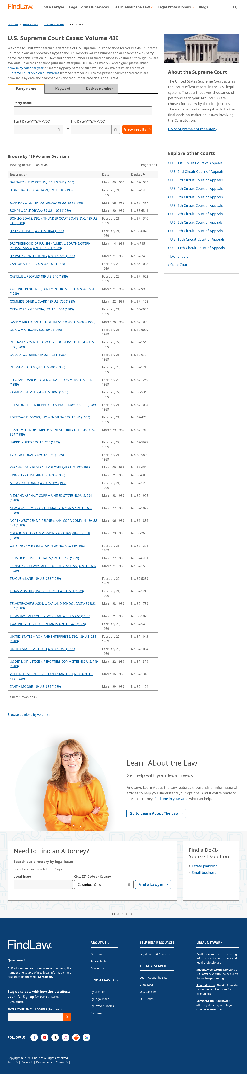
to (67, 128)
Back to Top (125, 914)
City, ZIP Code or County (92, 876)
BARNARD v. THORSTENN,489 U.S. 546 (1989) (42, 182)
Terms (12, 1062)
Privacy (25, 1062)
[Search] (235, 7)
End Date (88, 121)
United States (30, 24)
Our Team (97, 954)
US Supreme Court (54, 24)
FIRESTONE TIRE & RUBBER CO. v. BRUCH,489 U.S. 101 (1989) (53, 405)
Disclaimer (43, 1062)
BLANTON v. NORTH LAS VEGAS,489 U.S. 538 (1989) (46, 203)
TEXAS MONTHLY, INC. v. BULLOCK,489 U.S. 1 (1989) (47, 591)
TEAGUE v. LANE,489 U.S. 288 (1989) (35, 578)
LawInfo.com (205, 1001)
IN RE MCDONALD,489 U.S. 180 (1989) (37, 455)
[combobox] (43, 884)
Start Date (32, 121)
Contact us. (45, 977)
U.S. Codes (147, 999)
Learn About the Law (153, 977)
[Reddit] (76, 1037)
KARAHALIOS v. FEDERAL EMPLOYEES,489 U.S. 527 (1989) (50, 467)
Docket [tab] (99, 88)
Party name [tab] (26, 88)
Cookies (61, 1062)
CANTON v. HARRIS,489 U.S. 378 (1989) (37, 264)
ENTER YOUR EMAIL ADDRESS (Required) (35, 1009)
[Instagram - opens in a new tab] (65, 1037)
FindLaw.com (205, 954)
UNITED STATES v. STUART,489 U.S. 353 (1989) (42, 649)
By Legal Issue (100, 999)
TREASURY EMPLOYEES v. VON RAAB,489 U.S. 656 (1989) (50, 616)
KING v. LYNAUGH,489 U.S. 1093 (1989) (37, 475)
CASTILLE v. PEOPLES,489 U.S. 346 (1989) (39, 276)
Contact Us (98, 968)
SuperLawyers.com (209, 969)
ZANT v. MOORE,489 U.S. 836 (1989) (35, 686)
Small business (204, 872)
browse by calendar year (26, 68)
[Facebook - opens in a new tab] (34, 1037)
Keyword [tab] (62, 88)
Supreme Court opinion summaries (33, 73)
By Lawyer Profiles (102, 1006)
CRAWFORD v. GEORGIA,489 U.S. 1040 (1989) (42, 309)
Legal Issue (22, 876)
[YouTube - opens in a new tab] (44, 1037)
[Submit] (67, 1017)
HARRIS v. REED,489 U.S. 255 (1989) (35, 442)
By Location (98, 992)
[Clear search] (129, 884)
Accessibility (99, 961)
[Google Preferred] (86, 1037)
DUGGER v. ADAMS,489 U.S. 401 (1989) (37, 367)
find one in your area (171, 798)
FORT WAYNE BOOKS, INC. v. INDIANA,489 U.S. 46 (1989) (50, 417)
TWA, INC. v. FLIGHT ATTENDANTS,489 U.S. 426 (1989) (48, 624)
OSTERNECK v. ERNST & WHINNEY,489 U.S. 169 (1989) (48, 546)
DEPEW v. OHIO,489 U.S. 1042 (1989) (36, 330)
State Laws (147, 984)
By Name (96, 1013)
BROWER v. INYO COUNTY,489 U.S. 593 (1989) (42, 256)
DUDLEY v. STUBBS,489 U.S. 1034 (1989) (38, 355)
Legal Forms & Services (155, 954)
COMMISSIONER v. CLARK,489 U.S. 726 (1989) (42, 301)
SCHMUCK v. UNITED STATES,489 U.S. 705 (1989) (44, 558)
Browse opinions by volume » (29, 715)
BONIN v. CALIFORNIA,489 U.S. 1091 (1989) (40, 210)
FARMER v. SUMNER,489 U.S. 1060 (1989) (39, 392)
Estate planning (204, 866)
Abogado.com (205, 985)
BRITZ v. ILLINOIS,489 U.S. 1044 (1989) (37, 231)
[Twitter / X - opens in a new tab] (55, 1037)
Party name (23, 103)
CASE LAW (13, 24)
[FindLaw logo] (22, 6)
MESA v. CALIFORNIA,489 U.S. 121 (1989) (38, 483)
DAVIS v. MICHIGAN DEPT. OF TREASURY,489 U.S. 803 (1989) (52, 322)
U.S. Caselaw (148, 992)
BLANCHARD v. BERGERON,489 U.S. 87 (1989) (42, 190)
